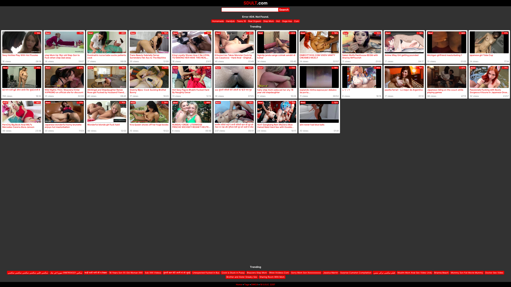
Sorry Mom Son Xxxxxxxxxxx (306, 272)
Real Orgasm (254, 21)
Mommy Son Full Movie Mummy (467, 272)
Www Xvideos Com (279, 272)
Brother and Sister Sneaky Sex (241, 277)
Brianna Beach (441, 272)
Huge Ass (287, 21)
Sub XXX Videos (153, 272)
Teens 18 (241, 21)
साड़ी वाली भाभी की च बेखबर (96, 272)
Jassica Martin (330, 272)
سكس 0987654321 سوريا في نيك (66, 272)
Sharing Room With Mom (272, 277)
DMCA (254, 284)
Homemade (218, 21)
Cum (296, 21)
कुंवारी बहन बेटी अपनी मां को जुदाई (176, 272)
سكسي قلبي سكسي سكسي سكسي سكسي (28, 272)
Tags (246, 284)
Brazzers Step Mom (257, 272)
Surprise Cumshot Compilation (355, 272)
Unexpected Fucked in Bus (206, 272)
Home (239, 284)
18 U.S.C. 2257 (267, 284)
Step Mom (268, 21)
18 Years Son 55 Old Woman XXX (126, 272)
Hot (278, 21)
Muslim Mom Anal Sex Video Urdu (414, 272)
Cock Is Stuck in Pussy (233, 272)
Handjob (230, 21)
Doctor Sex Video (494, 272)
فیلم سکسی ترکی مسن (384, 272)
